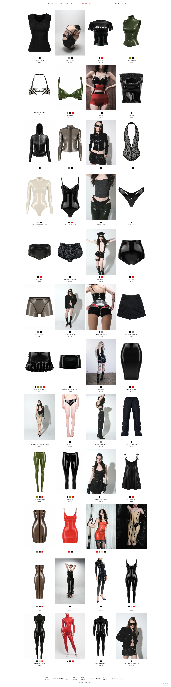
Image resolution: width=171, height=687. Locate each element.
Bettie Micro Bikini (39, 112)
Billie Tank (131, 115)
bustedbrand (88, 682)
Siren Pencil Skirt (131, 389)
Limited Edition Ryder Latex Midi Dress (131, 554)
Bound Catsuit (70, 663)
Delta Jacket (100, 170)
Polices (92, 678)
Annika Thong (131, 224)
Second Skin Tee (100, 60)
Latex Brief (39, 279)
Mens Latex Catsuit (100, 663)
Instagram (99, 678)
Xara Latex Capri (70, 499)
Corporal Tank (131, 60)
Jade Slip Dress (70, 608)
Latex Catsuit (101, 608)
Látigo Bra (70, 115)
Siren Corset (70, 60)
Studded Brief (70, 444)
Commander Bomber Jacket (131, 663)
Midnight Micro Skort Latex (70, 389)
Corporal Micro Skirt (70, 334)
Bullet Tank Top (39, 60)
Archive (61, 678)
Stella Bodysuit (131, 170)
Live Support (105, 678)
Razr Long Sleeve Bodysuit (39, 224)
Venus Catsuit (131, 608)
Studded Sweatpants (101, 444)
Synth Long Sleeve (39, 170)
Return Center (83, 678)
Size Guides (47, 678)
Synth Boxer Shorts (70, 279)
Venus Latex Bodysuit (70, 224)
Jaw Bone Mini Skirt (100, 389)
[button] (47, 3)
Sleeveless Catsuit (39, 663)
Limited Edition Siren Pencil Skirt (39, 444)
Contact (55, 678)
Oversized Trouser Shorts (131, 334)
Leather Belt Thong (100, 224)
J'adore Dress (131, 499)
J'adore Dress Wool (101, 499)
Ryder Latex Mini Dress (39, 554)
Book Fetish (66, 678)
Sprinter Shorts (39, 334)
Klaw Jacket (70, 170)
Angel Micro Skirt (39, 389)
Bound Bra (101, 115)
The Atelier (75, 678)
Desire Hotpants (131, 279)
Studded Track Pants (131, 444)
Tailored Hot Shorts (101, 334)
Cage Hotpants (101, 279)
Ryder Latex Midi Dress (39, 608)
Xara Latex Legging (39, 499)
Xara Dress (101, 554)
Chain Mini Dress (70, 554)
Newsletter (115, 678)
